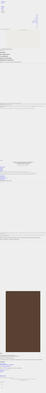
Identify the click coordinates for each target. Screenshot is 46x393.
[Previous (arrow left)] (1, 392)
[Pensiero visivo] (3, 3)
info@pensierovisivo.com (7, 366)
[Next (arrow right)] (3, 392)
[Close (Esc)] (1, 390)
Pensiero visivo (3, 376)
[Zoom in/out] (8, 390)
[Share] (3, 390)
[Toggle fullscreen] (6, 390)
